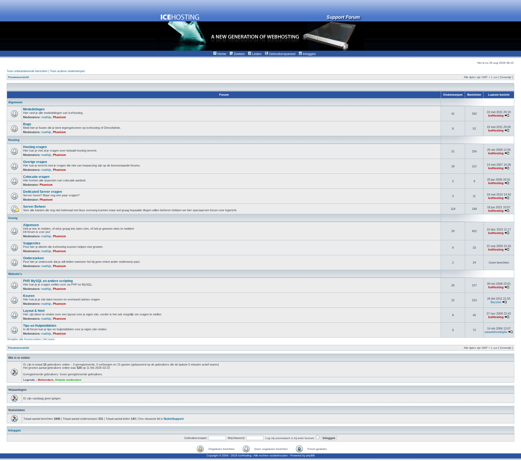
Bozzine (496, 302)
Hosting (14, 140)
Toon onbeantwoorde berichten (27, 71)
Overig (13, 218)
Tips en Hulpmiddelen (39, 326)
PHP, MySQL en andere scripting (48, 281)
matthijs (46, 117)
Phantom (59, 117)
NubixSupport (174, 418)
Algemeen (15, 102)
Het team (49, 339)
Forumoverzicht (18, 77)
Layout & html (34, 311)
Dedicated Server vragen (42, 192)
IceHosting (496, 115)
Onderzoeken (33, 258)
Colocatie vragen (36, 177)
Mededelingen (34, 109)
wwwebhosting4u (496, 332)
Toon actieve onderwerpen (67, 71)
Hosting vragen (35, 147)
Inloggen (14, 430)
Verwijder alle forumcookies (24, 339)
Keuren (28, 296)
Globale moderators (68, 379)
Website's (15, 274)
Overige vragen (35, 162)
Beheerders (45, 379)
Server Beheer (34, 207)
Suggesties (31, 243)
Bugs (27, 124)
